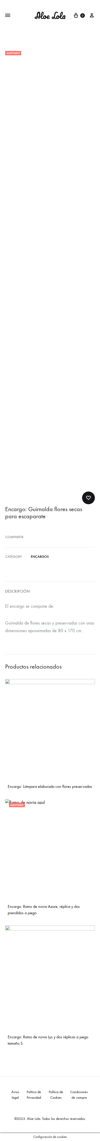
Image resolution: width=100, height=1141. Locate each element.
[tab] (50, 591)
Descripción (17, 591)
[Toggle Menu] (7, 15)
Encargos (40, 556)
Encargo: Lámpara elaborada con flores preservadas (50, 786)
